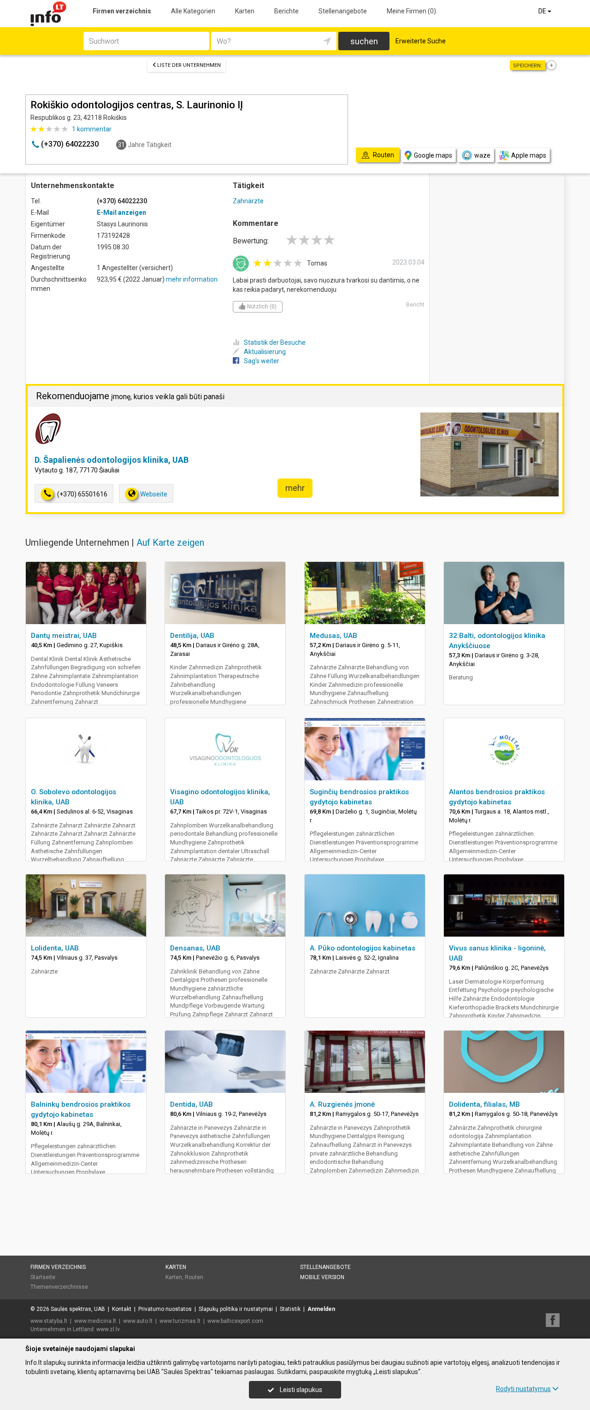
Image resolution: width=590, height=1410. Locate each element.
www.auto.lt (138, 1321)
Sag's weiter (261, 361)
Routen (194, 1277)
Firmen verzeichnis (122, 11)
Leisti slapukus (300, 1389)
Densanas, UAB (195, 948)
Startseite (42, 1277)
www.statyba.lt (48, 1321)
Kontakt (121, 1309)
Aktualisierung (265, 351)
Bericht (415, 304)
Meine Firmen (411, 11)
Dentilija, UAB (192, 635)
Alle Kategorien (193, 11)
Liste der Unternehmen (189, 65)
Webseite (153, 494)
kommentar (92, 129)
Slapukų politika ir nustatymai (236, 1309)
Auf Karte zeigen (170, 542)
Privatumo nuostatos (165, 1309)
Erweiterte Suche (420, 41)
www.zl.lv (108, 1329)
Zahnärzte (248, 201)
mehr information (192, 279)
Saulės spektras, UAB (78, 1309)
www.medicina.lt (95, 1321)
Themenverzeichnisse (59, 1287)
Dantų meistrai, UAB (64, 635)
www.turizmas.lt (180, 1321)
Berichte (286, 11)
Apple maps (528, 155)
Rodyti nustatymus (523, 1388)
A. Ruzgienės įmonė (342, 1104)
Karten (244, 11)
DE (543, 11)
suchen (364, 41)
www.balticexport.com (235, 1321)
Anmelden (321, 1309)
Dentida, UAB (191, 1104)
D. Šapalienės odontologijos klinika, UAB (112, 460)
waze (482, 155)
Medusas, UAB (333, 635)
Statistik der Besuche (275, 342)
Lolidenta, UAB (55, 948)
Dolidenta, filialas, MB (484, 1104)
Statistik (290, 1309)
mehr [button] (295, 488)
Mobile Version (322, 1277)
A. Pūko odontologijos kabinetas (362, 948)
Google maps (433, 155)
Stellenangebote (343, 11)
